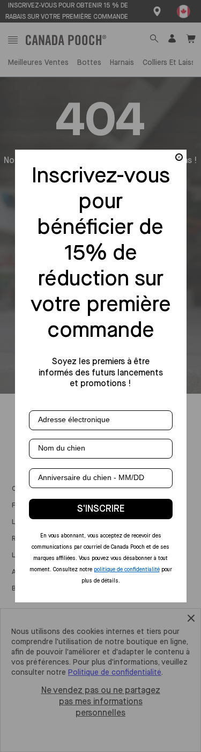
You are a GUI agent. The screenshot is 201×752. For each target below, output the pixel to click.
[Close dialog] (179, 157)
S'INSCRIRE (100, 509)
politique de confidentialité (127, 569)
